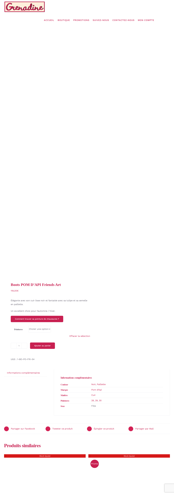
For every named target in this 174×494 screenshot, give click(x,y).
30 (100, 400)
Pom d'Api (96, 389)
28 (92, 400)
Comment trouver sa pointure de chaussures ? (37, 319)
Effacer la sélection (79, 336)
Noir (93, 384)
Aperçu (38, 487)
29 (96, 400)
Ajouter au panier (42, 346)
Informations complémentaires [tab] (23, 373)
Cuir (93, 395)
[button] (166, 20)
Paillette (101, 384)
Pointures (18, 329)
